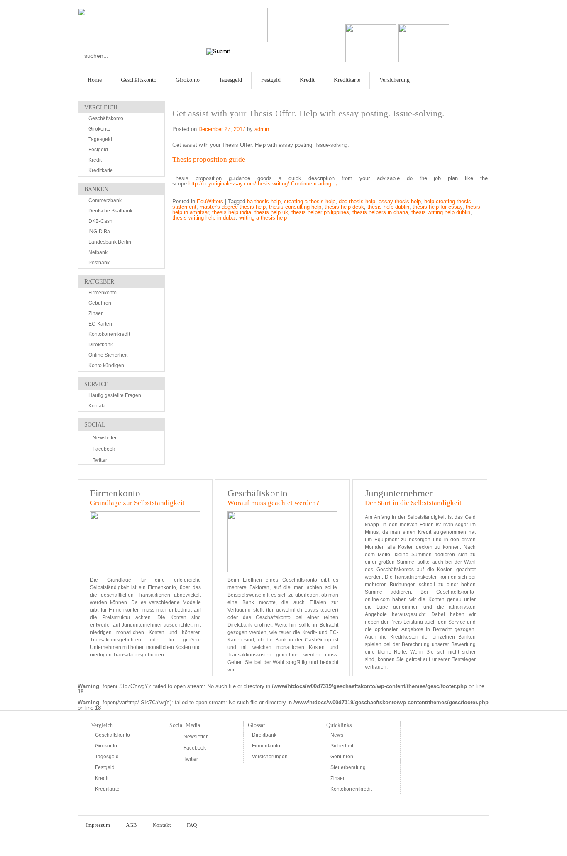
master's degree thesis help (233, 207)
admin (261, 129)
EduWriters (210, 201)
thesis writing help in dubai (204, 218)
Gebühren (99, 303)
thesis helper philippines (320, 212)
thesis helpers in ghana (380, 212)
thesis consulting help (295, 207)
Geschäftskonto (138, 80)
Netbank (98, 252)
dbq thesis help (357, 201)
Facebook (104, 449)
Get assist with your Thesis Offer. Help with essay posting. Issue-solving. (308, 113)
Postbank (99, 263)
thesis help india (231, 212)
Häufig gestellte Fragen (114, 395)
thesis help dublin (388, 207)
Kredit (307, 80)
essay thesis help (400, 201)
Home (95, 80)
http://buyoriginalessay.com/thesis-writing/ (238, 183)
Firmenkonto (102, 293)
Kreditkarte (347, 80)
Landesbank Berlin (109, 242)
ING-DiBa (99, 231)
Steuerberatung (348, 767)
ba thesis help (264, 201)
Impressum (98, 825)
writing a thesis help (263, 218)
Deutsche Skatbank (110, 211)
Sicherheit (341, 746)
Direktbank (100, 345)
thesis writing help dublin (440, 212)
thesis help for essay (437, 207)
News (336, 735)
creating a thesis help (309, 201)
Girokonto (188, 80)
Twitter (100, 460)
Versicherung (394, 80)
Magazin (463, 78)
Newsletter (105, 438)
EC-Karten (100, 324)
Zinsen (96, 313)
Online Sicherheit (107, 355)
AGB (131, 825)
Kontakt (96, 406)
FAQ (192, 825)
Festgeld (271, 80)
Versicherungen (270, 757)
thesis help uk (271, 212)
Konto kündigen (106, 365)
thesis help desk (344, 207)
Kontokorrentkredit (109, 334)
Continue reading (314, 183)
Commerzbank (105, 200)
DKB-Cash (100, 221)
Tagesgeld (230, 80)
